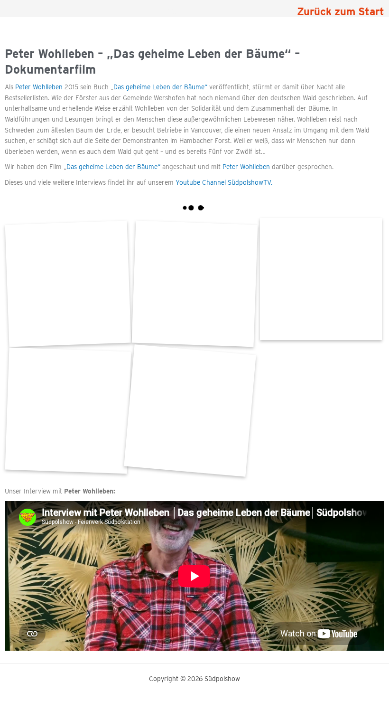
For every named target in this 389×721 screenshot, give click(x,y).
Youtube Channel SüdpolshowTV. (224, 182)
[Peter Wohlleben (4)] (68, 284)
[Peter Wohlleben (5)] (68, 410)
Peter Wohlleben (39, 87)
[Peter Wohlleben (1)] (189, 410)
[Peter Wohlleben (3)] (195, 284)
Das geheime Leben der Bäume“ (161, 87)
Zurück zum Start (340, 11)
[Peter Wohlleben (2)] (321, 279)
